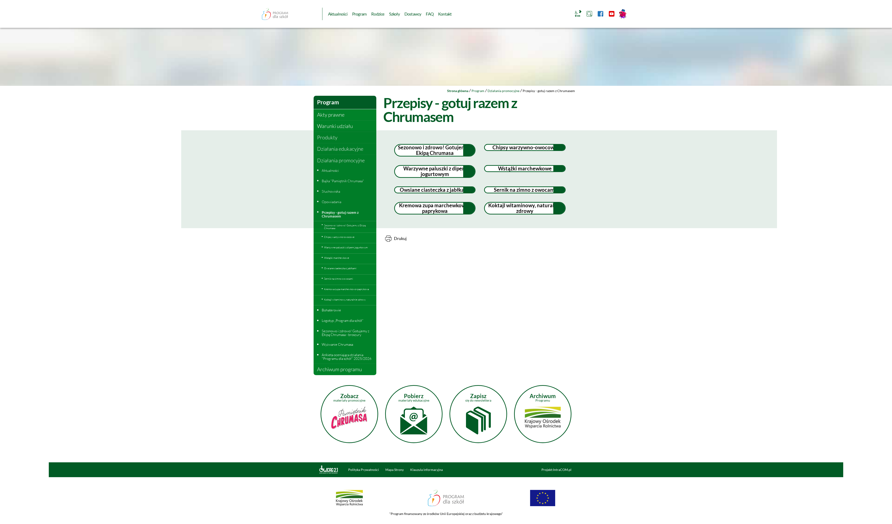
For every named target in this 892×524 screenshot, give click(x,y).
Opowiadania (331, 202)
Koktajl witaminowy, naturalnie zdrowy (524, 208)
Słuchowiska (331, 191)
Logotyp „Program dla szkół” (342, 320)
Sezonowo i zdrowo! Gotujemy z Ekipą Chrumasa (435, 150)
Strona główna (457, 91)
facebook (600, 14)
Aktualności (330, 170)
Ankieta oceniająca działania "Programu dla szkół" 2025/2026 (346, 357)
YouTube (612, 14)
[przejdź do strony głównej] (275, 13)
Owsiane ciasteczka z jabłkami (435, 190)
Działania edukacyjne (340, 149)
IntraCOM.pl (562, 469)
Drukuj (400, 238)
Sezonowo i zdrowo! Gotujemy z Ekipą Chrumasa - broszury (345, 333)
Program (478, 91)
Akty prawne (330, 115)
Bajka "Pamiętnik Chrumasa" (343, 181)
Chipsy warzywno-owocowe (524, 147)
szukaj (589, 14)
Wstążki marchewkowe (525, 168)
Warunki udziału (335, 126)
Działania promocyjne (503, 91)
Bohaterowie (331, 310)
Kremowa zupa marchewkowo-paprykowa (434, 208)
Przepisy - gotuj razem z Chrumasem (340, 214)
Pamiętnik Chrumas (623, 14)
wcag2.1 (577, 14)
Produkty (327, 137)
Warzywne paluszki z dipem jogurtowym (434, 171)
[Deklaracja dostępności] (331, 470)
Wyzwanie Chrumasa (337, 344)
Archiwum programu (339, 369)
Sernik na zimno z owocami (525, 190)
